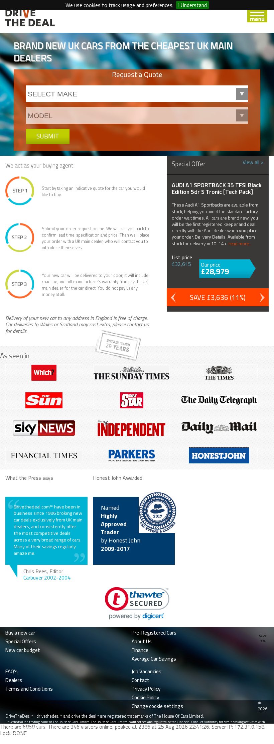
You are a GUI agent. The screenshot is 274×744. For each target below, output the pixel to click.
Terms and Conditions (29, 689)
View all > (253, 162)
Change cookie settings (157, 706)
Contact (140, 680)
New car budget (22, 650)
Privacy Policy (146, 689)
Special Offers (20, 641)
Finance (140, 650)
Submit (47, 136)
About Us (142, 641)
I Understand (192, 5)
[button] (137, 603)
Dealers (13, 680)
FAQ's (11, 671)
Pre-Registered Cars (154, 633)
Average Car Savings (154, 659)
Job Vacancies (146, 671)
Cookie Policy (145, 697)
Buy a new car (20, 633)
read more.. (240, 243)
